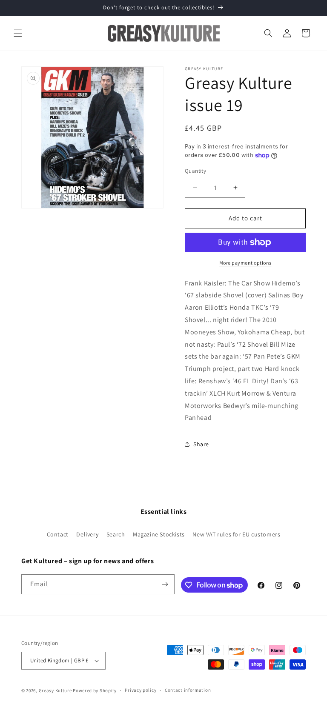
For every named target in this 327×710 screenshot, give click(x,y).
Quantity (195, 170)
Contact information (188, 690)
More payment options (245, 262)
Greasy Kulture (55, 690)
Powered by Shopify (95, 690)
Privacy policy (140, 690)
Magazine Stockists (159, 534)
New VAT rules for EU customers (236, 534)
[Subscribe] (164, 584)
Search (115, 534)
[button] (18, 33)
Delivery (87, 534)
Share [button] (201, 444)
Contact (58, 534)
